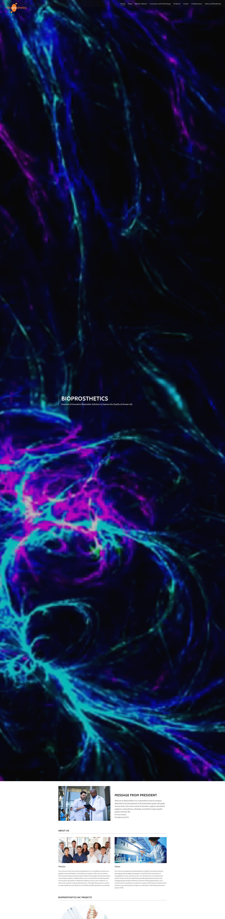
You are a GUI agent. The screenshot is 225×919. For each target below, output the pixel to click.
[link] (16, 3)
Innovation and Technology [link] (160, 4)
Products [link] (177, 4)
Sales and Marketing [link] (213, 4)
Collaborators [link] (196, 4)
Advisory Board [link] (141, 4)
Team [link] (130, 4)
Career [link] (186, 4)
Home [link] (122, 4)
